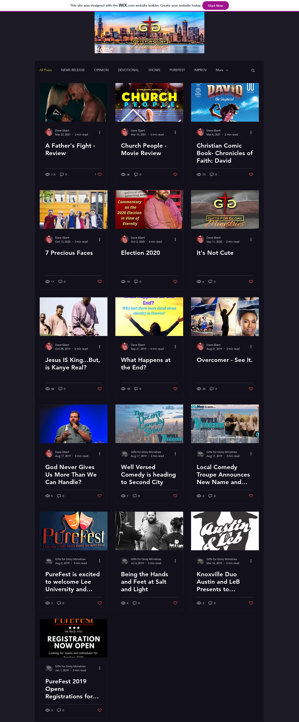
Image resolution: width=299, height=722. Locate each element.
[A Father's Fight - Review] (73, 102)
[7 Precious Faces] (73, 209)
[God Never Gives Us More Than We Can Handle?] (73, 424)
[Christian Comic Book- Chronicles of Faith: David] (225, 102)
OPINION (101, 70)
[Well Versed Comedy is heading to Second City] (149, 424)
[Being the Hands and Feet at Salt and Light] (149, 531)
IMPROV (200, 70)
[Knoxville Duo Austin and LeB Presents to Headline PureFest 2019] (225, 531)
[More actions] (101, 132)
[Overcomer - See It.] (225, 316)
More (220, 70)
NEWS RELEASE (73, 70)
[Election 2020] (149, 209)
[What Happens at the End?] (149, 316)
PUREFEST (177, 70)
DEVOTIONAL (128, 70)
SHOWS (154, 70)
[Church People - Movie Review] (149, 102)
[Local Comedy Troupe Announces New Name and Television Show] (225, 424)
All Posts (45, 70)
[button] (253, 70)
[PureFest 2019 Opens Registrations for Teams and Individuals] (73, 638)
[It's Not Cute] (225, 209)
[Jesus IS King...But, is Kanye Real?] (73, 316)
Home (103, 48)
